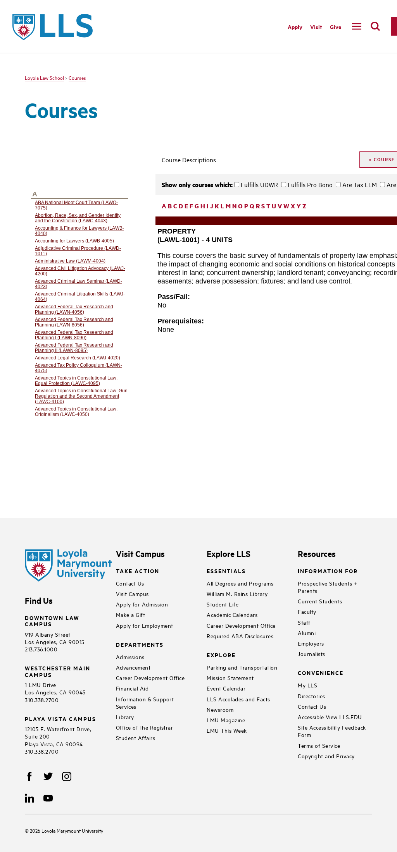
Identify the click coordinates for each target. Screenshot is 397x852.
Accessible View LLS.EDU (330, 716)
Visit (316, 26)
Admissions (130, 656)
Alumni (307, 632)
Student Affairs (135, 737)
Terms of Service (319, 745)
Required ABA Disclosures (240, 635)
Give (335, 26)
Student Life (222, 604)
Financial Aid (132, 688)
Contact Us (130, 583)
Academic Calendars (232, 614)
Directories (311, 695)
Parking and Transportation (242, 667)
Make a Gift (130, 614)
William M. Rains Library (237, 593)
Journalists (311, 653)
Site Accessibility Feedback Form (332, 730)
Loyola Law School (44, 77)
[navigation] (356, 26)
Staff (304, 622)
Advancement (133, 667)
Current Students (320, 601)
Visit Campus (132, 593)
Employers (311, 643)
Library (125, 716)
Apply (295, 26)
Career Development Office (150, 677)
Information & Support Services (145, 702)
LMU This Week (227, 730)
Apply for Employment (144, 625)
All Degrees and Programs (240, 583)
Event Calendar (226, 688)
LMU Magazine (226, 719)
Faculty (307, 611)
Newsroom (220, 709)
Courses (77, 77)
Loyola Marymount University (66, 830)
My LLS (307, 685)
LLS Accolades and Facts (238, 699)
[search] (375, 26)
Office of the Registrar (144, 727)
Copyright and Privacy (326, 755)
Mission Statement (230, 677)
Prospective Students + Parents (327, 586)
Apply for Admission (142, 604)
